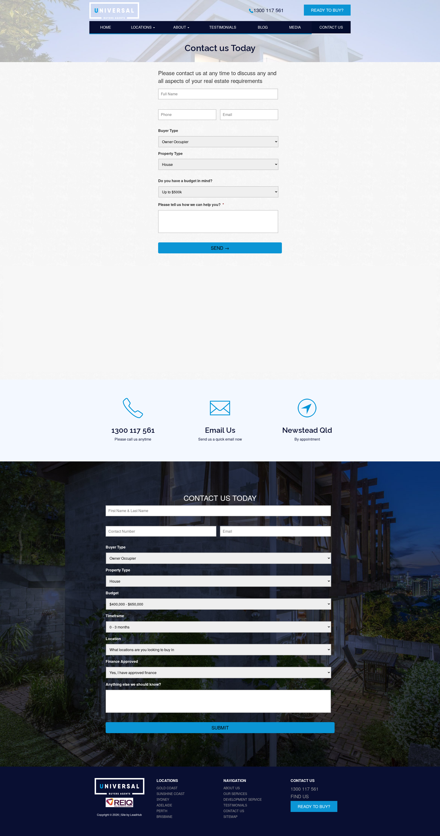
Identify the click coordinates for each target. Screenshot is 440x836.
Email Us (220, 430)
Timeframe (115, 616)
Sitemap (230, 816)
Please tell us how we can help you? (191, 204)
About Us (231, 788)
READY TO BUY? (327, 10)
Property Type (170, 153)
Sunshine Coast (171, 793)
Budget (112, 593)
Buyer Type (168, 130)
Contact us (331, 27)
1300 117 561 (268, 10)
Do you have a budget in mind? (185, 180)
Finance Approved (122, 661)
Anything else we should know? (133, 684)
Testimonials (222, 27)
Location (113, 638)
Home (105, 27)
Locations (142, 27)
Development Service (242, 799)
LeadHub (136, 815)
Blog (263, 27)
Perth (162, 811)
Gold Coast (167, 788)
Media (295, 27)
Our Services (235, 793)
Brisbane (164, 816)
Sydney (163, 799)
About (180, 27)
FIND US (300, 796)
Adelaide (164, 805)
